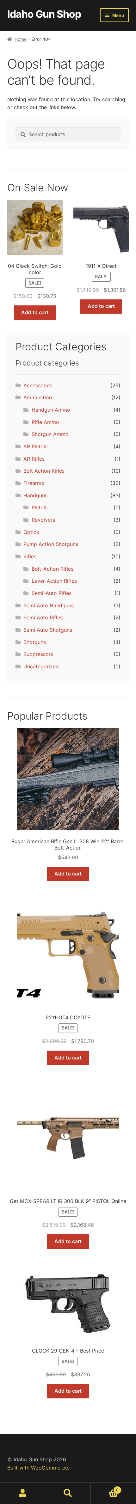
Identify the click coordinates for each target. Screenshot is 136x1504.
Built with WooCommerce (37, 1467)
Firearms (33, 483)
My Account (22, 1493)
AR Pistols (35, 446)
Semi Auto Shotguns (47, 630)
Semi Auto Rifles (43, 617)
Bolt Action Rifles (44, 471)
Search (67, 1493)
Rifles (29, 556)
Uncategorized (41, 666)
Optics (31, 532)
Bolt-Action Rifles (52, 569)
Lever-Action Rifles (54, 581)
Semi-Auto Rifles (51, 593)
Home (21, 39)
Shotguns (34, 642)
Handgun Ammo (51, 410)
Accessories (37, 385)
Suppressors (38, 654)
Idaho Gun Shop (44, 14)
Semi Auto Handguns (48, 605)
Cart (105, 1487)
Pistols (39, 507)
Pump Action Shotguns (50, 544)
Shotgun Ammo (50, 434)
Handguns (35, 495)
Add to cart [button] (34, 312)
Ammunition (37, 397)
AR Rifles (34, 459)
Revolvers (43, 520)
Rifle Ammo (45, 422)
